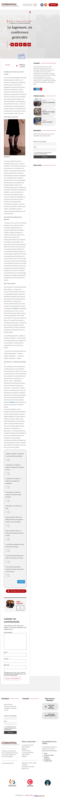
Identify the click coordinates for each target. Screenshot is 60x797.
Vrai (8, 459)
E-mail (6, 658)
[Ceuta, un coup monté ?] (37, 102)
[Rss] (45, 4)
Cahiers (18, 21)
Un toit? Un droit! (26, 21)
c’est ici (19, 358)
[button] (12, 44)
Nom (6, 652)
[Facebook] (41, 4)
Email (35, 147)
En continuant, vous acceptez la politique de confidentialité (43, 153)
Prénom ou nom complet (40, 141)
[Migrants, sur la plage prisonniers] (37, 112)
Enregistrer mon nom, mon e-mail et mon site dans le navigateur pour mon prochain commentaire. (15, 674)
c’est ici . (17, 447)
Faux (8, 460)
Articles (44, 100)
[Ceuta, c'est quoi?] (37, 121)
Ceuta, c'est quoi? (47, 122)
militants (12, 402)
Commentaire (8, 632)
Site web (6, 665)
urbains (15, 308)
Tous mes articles (20, 608)
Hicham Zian (28, 795)
